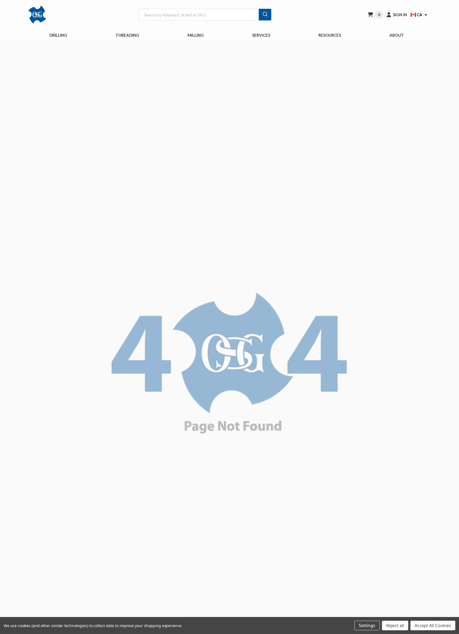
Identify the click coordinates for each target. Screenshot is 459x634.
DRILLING (58, 35)
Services (261, 35)
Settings (367, 625)
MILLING (196, 35)
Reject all (395, 625)
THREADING (127, 35)
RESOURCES (329, 35)
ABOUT (396, 35)
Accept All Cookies (433, 625)
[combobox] (205, 15)
